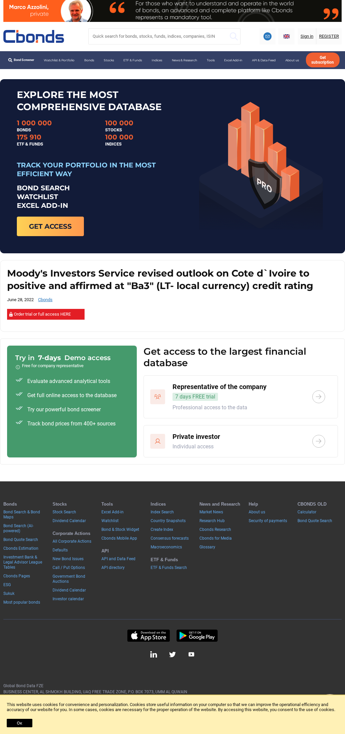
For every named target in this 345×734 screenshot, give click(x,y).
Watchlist (110, 520)
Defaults (60, 550)
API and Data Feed (118, 558)
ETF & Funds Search (169, 567)
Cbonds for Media (215, 538)
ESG (7, 584)
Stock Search (64, 512)
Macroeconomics (166, 547)
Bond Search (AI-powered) (18, 528)
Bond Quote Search (20, 539)
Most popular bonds (21, 602)
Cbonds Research (215, 529)
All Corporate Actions (72, 541)
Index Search (162, 512)
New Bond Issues (68, 558)
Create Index (162, 529)
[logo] (33, 36)
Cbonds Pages (16, 576)
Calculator (306, 512)
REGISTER (329, 36)
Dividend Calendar (69, 520)
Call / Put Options (69, 567)
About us (292, 60)
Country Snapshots (168, 520)
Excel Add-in (233, 60)
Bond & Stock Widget (120, 529)
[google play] (197, 636)
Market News (211, 512)
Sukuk (8, 593)
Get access (50, 226)
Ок (19, 723)
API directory (113, 567)
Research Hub (212, 520)
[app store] (148, 636)
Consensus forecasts (170, 538)
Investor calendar (68, 599)
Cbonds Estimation (20, 548)
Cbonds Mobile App (119, 538)
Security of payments (268, 520)
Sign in (307, 36)
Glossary (207, 547)
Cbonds (45, 299)
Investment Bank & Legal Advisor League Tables (22, 562)
